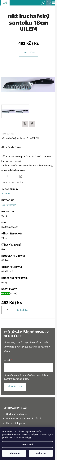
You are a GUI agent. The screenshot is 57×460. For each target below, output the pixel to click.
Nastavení (27, 444)
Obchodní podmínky (16, 414)
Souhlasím (40, 453)
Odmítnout (14, 453)
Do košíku (29, 52)
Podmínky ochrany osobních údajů (23, 418)
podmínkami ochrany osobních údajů (26, 377)
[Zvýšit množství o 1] (10, 308)
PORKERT (6, 193)
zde (29, 437)
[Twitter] (25, 124)
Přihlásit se (14, 386)
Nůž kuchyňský (8, 204)
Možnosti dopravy (15, 423)
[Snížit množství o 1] (10, 312)
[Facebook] (32, 124)
